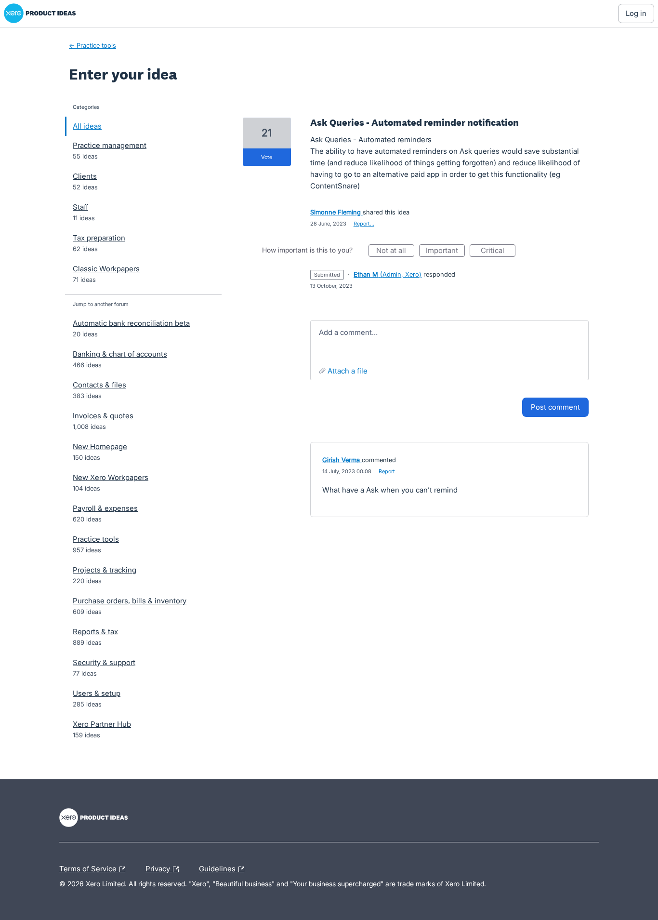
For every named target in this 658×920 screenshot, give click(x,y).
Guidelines (218, 867)
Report (387, 471)
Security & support (104, 662)
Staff (80, 207)
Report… (364, 223)
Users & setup (96, 693)
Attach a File (348, 370)
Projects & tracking (104, 569)
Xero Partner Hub (102, 724)
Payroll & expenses (105, 508)
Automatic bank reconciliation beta (131, 323)
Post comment (555, 407)
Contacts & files (99, 384)
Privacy (158, 867)
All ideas (87, 126)
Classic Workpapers (106, 268)
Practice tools (96, 539)
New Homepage (100, 446)
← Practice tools (92, 45)
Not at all (395, 251)
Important (445, 251)
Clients (85, 176)
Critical (498, 251)
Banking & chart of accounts (120, 354)
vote (266, 157)
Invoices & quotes (103, 415)
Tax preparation (99, 237)
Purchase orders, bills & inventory (129, 600)
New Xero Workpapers (110, 477)
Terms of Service (88, 867)
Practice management (109, 145)
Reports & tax (95, 631)
